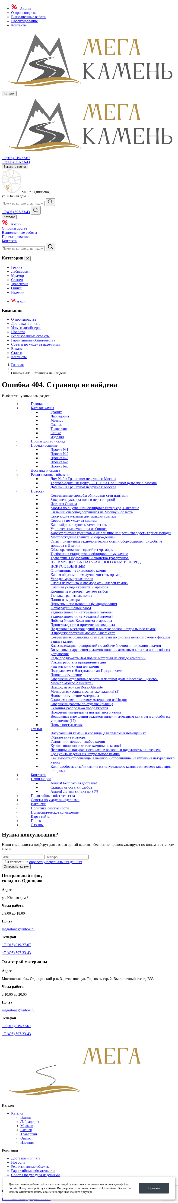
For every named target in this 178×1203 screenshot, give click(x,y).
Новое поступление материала (75, 696)
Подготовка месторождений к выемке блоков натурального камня (103, 629)
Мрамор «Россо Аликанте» (72, 683)
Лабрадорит (20, 271)
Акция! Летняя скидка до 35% (74, 791)
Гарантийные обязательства (33, 340)
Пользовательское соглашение (55, 812)
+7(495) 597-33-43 (16, 162)
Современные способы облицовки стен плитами (89, 495)
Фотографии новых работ (71, 608)
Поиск (36, 821)
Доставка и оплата (25, 323)
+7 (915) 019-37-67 (16, 945)
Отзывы (37, 825)
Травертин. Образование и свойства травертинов (90, 558)
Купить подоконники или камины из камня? (86, 746)
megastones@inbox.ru (18, 929)
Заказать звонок (15, 166)
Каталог (17, 1113)
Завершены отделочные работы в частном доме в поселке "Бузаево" (104, 679)
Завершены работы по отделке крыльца (82, 704)
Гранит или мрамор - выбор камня (78, 741)
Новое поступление (66, 675)
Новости (18, 332)
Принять (154, 1188)
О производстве (23, 13)
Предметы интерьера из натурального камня (86, 712)
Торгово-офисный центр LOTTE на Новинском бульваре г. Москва (104, 483)
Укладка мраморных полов (72, 579)
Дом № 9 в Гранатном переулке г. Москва (83, 487)
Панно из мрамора (65, 600)
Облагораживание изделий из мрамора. (82, 550)
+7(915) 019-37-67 (16, 158)
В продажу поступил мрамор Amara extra (83, 633)
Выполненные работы (28, 17)
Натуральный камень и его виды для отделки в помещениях (98, 733)
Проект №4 (59, 462)
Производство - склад (48, 441)
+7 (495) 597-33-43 (16, 953)
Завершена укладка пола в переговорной (83, 500)
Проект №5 (59, 466)
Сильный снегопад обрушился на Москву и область (92, 512)
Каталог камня (42, 408)
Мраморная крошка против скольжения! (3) (85, 691)
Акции (25, 8)
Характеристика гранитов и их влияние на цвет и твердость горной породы (111, 533)
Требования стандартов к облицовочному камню (89, 554)
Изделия (17, 292)
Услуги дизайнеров (26, 328)
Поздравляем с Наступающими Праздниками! (87, 671)
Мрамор (17, 276)
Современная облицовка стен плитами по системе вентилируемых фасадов (110, 637)
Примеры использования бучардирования (84, 604)
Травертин (19, 284)
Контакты (19, 25)
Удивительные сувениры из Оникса (79, 529)
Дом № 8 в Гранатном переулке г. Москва (83, 479)
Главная (17, 365)
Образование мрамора (68, 737)
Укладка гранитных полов (71, 595)
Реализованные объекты (30, 336)
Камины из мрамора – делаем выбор (79, 591)
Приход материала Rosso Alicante (77, 687)
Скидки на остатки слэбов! (72, 787)
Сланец (17, 280)
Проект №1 (59, 450)
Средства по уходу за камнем (74, 520)
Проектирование (24, 21)
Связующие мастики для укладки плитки (83, 516)
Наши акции (41, 779)
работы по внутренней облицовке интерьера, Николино (95, 508)
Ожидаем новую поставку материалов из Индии (89, 700)
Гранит (16, 267)
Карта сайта (40, 816)
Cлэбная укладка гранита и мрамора (79, 587)
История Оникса (64, 504)
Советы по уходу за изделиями (35, 344)
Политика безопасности (50, 808)
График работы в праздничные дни (78, 662)
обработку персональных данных (55, 862)
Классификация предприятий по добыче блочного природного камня (106, 645)
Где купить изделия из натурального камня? (85, 754)
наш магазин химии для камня (75, 666)
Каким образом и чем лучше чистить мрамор (86, 575)
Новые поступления (67, 725)
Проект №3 (59, 458)
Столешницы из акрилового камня (78, 570)
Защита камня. (62, 641)
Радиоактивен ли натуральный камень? (82, 612)
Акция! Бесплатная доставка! (74, 783)
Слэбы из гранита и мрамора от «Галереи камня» (89, 583)
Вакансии (19, 348)
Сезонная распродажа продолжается (79, 708)
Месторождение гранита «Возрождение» (83, 537)
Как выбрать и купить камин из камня (81, 525)
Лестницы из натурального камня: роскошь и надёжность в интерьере (106, 750)
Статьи (16, 353)
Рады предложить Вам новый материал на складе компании (98, 658)
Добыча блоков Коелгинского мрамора (81, 620)
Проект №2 (59, 454)
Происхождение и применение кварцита (83, 625)
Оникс (16, 288)
